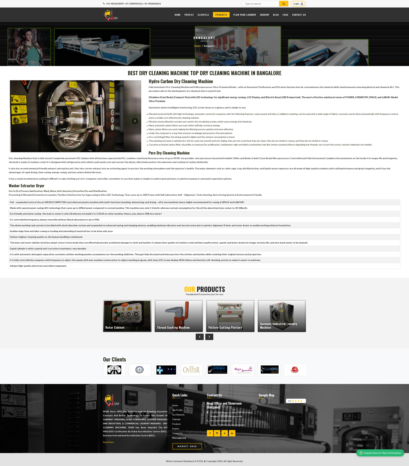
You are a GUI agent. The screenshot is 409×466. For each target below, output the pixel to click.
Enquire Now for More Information (382, 452)
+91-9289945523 (133, 3)
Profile (189, 14)
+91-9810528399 (114, 3)
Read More (108, 442)
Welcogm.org (179, 438)
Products (221, 14)
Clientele (203, 14)
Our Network (178, 414)
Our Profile (177, 410)
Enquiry (264, 14)
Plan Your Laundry (244, 14)
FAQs (285, 14)
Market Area (187, 446)
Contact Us (299, 14)
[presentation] (16, 121)
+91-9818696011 (152, 3)
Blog (276, 14)
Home (178, 14)
